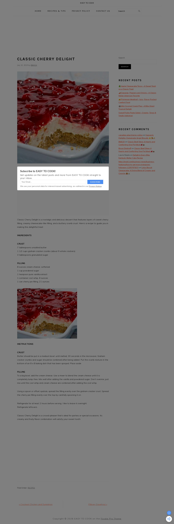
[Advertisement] (87, 35)
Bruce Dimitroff (125, 148)
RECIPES (31, 488)
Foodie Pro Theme (111, 518)
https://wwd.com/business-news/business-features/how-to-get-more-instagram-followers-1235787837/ (137, 165)
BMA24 (122, 142)
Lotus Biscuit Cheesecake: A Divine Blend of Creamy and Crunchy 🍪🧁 (137, 170)
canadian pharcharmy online (131, 135)
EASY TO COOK (87, 3)
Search (122, 58)
